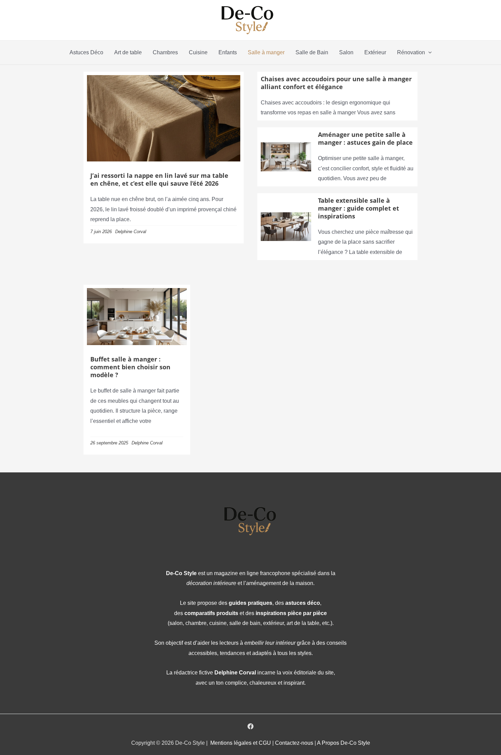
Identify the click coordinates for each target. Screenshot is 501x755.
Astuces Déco (86, 52)
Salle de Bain (311, 52)
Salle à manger (266, 52)
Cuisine (198, 52)
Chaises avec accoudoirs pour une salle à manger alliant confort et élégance (336, 83)
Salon (346, 52)
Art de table (128, 52)
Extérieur (375, 52)
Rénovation (411, 52)
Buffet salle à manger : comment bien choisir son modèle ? (130, 367)
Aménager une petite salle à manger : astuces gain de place (365, 138)
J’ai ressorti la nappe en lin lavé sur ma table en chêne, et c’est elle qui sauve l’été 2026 (159, 179)
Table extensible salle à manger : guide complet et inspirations (358, 208)
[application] (428, 53)
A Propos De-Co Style (343, 743)
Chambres (165, 52)
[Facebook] (250, 726)
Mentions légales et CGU (241, 743)
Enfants (227, 52)
